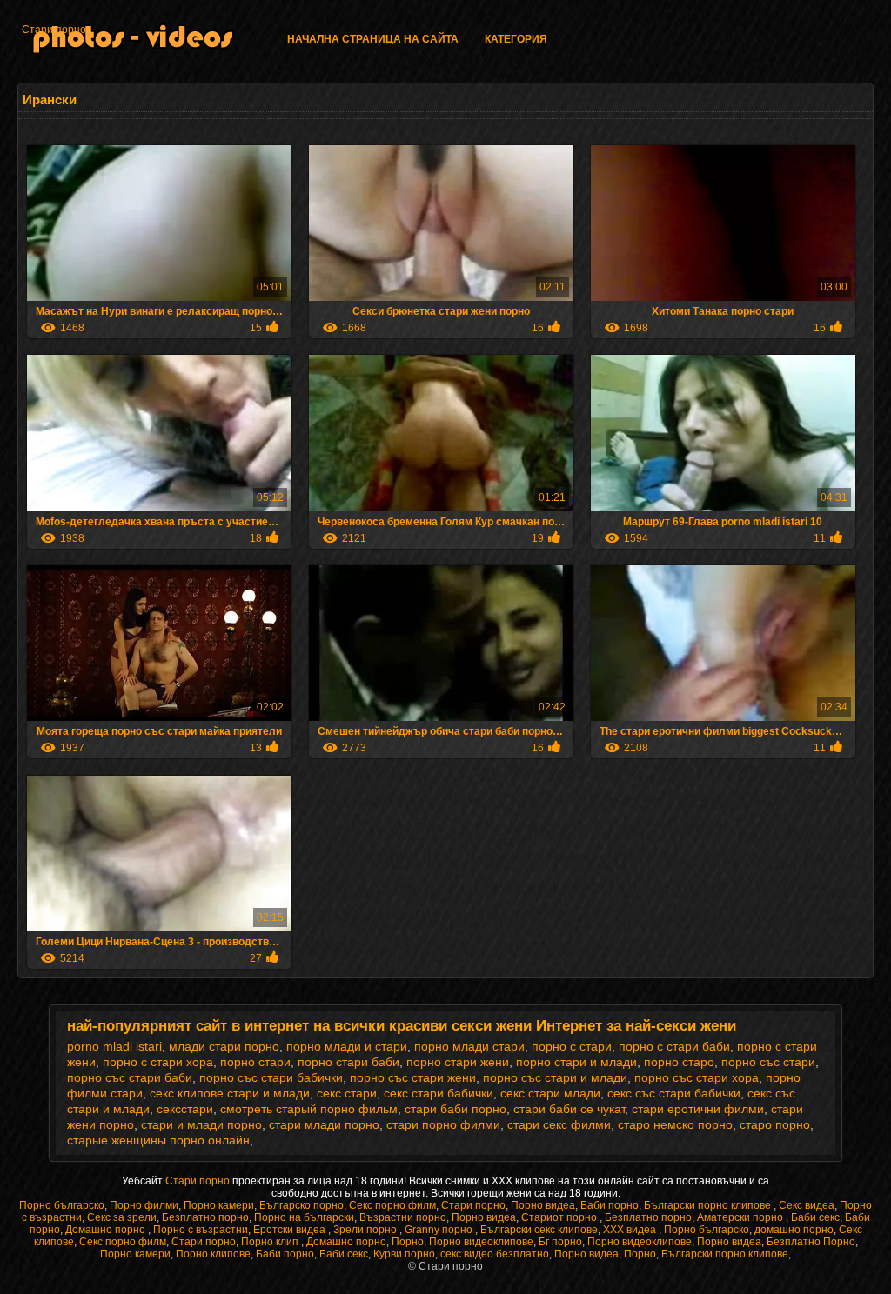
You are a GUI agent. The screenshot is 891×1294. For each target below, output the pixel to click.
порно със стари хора (696, 1077)
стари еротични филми (698, 1109)
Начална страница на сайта (373, 39)
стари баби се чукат (569, 1109)
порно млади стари (469, 1046)
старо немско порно (675, 1124)
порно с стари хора (158, 1062)
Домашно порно (106, 1230)
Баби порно (609, 1205)
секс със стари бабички (673, 1093)
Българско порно (301, 1205)
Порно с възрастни (200, 1230)
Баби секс (815, 1217)
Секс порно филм (392, 1205)
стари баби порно (455, 1109)
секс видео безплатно (494, 1254)
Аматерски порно (741, 1217)
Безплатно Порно (811, 1242)
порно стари (255, 1062)
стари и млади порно (201, 1124)
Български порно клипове (709, 1205)
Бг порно (560, 1242)
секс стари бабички (438, 1093)
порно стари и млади (576, 1062)
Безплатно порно (205, 1217)
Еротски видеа (290, 1230)
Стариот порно (560, 1217)
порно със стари (768, 1062)
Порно (408, 1242)
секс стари (347, 1093)
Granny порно (440, 1230)
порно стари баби (348, 1062)
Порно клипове (213, 1254)
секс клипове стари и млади (230, 1093)
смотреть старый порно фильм (309, 1109)
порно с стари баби (674, 1046)
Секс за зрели (122, 1217)
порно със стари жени (413, 1077)
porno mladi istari (114, 1046)
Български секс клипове (539, 1230)
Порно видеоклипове (481, 1242)
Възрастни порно (402, 1217)
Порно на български (304, 1217)
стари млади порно (324, 1124)
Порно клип (271, 1242)
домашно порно (794, 1230)
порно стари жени (457, 1062)
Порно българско (61, 1205)
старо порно (775, 1124)
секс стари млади (550, 1093)
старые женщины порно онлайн (158, 1140)
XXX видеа (631, 1230)
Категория (516, 39)
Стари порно (54, 29)
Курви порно (404, 1254)
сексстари (185, 1109)
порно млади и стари (346, 1046)
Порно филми (144, 1205)
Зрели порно (366, 1230)
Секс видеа (806, 1205)
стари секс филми (559, 1124)
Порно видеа (543, 1205)
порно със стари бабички (271, 1077)
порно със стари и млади (555, 1077)
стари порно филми (443, 1124)
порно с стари (572, 1046)
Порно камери (219, 1205)
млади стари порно (224, 1046)
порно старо (679, 1062)
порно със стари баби (129, 1077)
